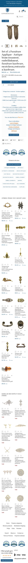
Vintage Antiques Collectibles (14, 3)
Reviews (18, 528)
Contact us (20, 533)
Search (7, 533)
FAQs (8, 528)
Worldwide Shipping (19, 526)
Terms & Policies (8, 535)
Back (6, 20)
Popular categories (16, 523)
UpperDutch (15, 550)
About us (13, 533)
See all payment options (19, 558)
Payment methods (20, 535)
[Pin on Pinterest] (8, 210)
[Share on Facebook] (3, 210)
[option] (7, 46)
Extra (13, 528)
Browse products (7, 526)
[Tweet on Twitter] (5, 210)
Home (8, 523)
